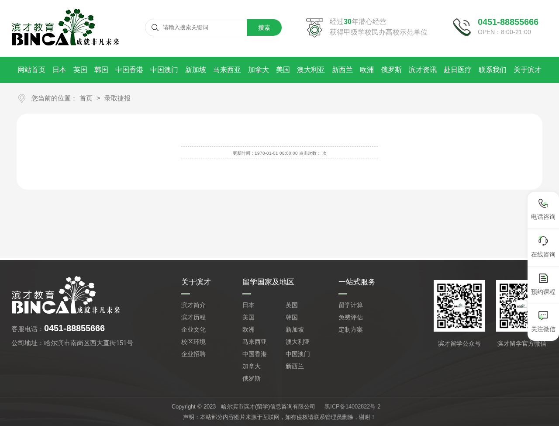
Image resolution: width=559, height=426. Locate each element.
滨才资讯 (423, 69)
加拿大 (258, 69)
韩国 (101, 69)
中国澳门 (164, 69)
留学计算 (350, 304)
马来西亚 (227, 69)
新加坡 (195, 69)
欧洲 (367, 69)
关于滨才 (528, 69)
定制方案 (350, 329)
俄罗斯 (391, 69)
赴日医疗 (458, 69)
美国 (283, 69)
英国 (80, 69)
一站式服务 (357, 282)
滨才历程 (193, 317)
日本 (59, 69)
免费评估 (350, 317)
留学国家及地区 (268, 282)
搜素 (264, 27)
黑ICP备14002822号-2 (352, 406)
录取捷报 (117, 98)
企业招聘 (193, 353)
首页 (86, 98)
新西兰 (342, 69)
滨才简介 (193, 304)
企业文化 (193, 329)
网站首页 (31, 69)
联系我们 (493, 69)
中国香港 (129, 69)
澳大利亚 (311, 69)
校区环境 (193, 341)
